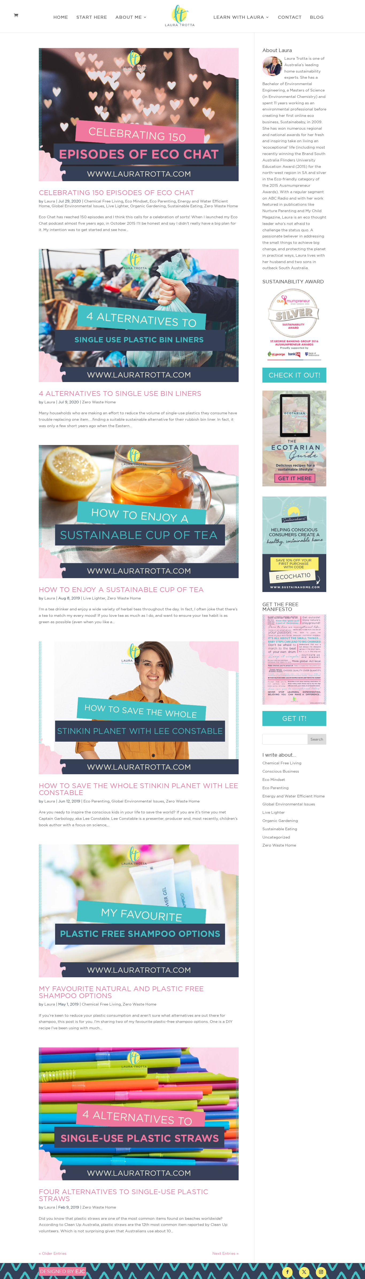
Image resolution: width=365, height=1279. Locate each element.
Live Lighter (117, 206)
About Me (128, 17)
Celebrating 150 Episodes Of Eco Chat (116, 192)
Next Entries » (225, 1253)
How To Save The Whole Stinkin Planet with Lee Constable (138, 789)
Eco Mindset (136, 201)
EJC (80, 1271)
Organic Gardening (148, 206)
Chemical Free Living (103, 201)
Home (60, 17)
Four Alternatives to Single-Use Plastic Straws (123, 1195)
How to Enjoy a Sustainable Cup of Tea (121, 589)
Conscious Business (280, 771)
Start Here (91, 17)
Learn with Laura (238, 17)
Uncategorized (276, 837)
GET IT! (294, 718)
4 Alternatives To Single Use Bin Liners (120, 393)
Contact (290, 17)
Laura (49, 201)
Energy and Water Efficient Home (293, 796)
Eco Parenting (163, 201)
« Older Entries (53, 1253)
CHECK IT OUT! (294, 375)
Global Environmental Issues (78, 206)
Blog (317, 17)
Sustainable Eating (185, 206)
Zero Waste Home (221, 206)
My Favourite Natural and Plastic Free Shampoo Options (121, 992)
